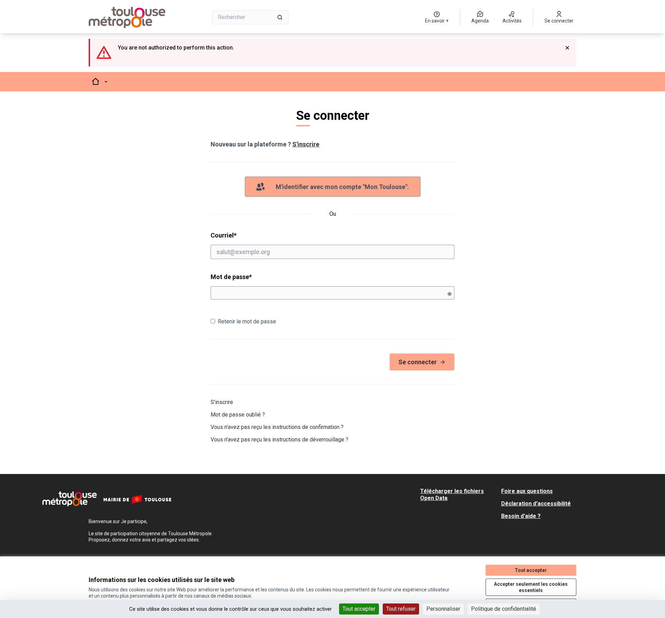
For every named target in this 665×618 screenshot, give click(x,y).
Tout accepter (359, 609)
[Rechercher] (279, 17)
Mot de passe (231, 276)
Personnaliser (443, 609)
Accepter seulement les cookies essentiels (531, 587)
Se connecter (417, 362)
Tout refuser (401, 609)
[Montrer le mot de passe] (449, 294)
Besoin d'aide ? (521, 516)
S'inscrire (305, 144)
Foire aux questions (527, 491)
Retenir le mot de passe (247, 321)
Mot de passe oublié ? (238, 414)
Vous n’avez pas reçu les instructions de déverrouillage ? (279, 439)
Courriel (250, 235)
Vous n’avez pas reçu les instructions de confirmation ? (277, 427)
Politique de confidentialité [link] (503, 609)
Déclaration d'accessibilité (536, 503)
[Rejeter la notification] (567, 47)
